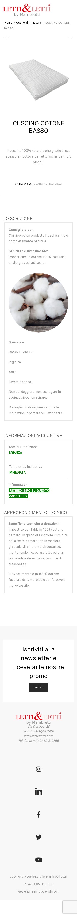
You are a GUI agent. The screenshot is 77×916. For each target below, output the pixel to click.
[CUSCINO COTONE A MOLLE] (6, 38)
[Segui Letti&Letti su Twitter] (38, 837)
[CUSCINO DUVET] (70, 38)
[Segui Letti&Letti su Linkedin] (38, 792)
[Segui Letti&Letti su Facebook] (38, 814)
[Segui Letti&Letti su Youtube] (38, 860)
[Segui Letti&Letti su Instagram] (38, 769)
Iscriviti (39, 687)
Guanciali (22, 22)
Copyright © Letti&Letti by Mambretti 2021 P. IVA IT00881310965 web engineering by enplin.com (38, 884)
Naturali (37, 22)
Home (9, 22)
